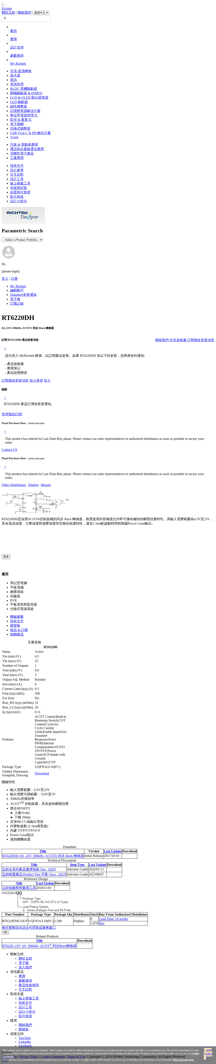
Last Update (113, 851)
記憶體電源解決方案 (25, 111)
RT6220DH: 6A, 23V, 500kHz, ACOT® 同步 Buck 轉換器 (43, 856)
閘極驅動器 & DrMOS (26, 93)
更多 (6, 556)
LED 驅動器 (19, 102)
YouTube (25, 1038)
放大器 (15, 75)
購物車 (24, 1029)
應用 (13, 39)
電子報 (15, 299)
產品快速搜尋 (29, 985)
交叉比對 (17, 174)
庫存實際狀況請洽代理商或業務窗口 (29, 927)
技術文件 (17, 165)
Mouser (46, 485)
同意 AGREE (208, 1052)
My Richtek (18, 63)
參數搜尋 (17, 55)
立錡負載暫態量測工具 (19, 888)
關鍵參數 (17, 616)
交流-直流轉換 (20, 71)
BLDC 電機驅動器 (23, 88)
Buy (102, 923)
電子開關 (17, 124)
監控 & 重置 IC (21, 119)
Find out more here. (183, 1059)
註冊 (14, 278)
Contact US (9, 449)
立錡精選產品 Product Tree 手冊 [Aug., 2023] (34, 874)
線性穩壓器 (18, 106)
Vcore (14, 137)
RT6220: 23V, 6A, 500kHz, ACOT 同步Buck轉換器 (39, 946)
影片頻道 (17, 196)
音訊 (13, 80)
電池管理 (17, 84)
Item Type (77, 864)
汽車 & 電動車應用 (24, 144)
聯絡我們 (24, 12)
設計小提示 (18, 201)
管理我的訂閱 (12, 414)
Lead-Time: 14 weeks (113, 919)
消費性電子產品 (22, 153)
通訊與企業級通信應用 (27, 149)
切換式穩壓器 (20, 128)
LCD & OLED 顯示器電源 (29, 97)
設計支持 (17, 47)
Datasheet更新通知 (23, 294)
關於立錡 (8, 12)
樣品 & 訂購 (19, 630)
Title (43, 851)
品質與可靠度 (20, 192)
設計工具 (17, 179)
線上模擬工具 (20, 183)
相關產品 (17, 634)
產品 (13, 31)
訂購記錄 (17, 303)
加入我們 (25, 967)
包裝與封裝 (18, 188)
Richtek (7, 8)
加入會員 (36, 380)
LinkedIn (25, 1042)
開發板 (15, 625)
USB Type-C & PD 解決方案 (30, 133)
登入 (5, 278)
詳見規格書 (178, 340)
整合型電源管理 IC (24, 115)
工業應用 (17, 158)
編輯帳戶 (17, 290)
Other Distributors (14, 485)
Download (42, 773)
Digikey (33, 485)
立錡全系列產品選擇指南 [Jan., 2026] (29, 869)
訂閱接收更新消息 (200, 340)
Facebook (25, 1045)
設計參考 (17, 170)
